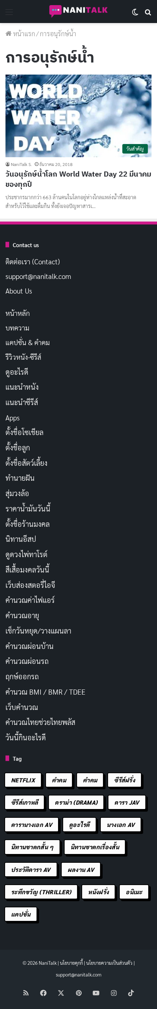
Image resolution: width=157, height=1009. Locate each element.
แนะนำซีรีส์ (21, 402)
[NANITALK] (78, 11)
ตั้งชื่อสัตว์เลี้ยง (26, 463)
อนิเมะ (134, 892)
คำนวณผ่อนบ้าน (29, 646)
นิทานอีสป (20, 539)
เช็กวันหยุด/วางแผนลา (38, 630)
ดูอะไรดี (16, 372)
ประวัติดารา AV (31, 869)
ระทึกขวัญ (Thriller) (41, 892)
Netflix (23, 780)
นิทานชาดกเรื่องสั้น (94, 847)
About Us (18, 290)
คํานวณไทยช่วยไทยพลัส (40, 722)
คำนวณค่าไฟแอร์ (30, 600)
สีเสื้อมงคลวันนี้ (27, 569)
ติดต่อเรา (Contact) (32, 261)
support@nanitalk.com (38, 276)
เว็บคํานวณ (21, 707)
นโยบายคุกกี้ (71, 963)
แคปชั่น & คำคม (27, 342)
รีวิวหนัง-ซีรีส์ (23, 356)
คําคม (90, 780)
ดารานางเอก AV (31, 824)
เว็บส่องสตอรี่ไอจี (30, 585)
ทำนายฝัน (20, 478)
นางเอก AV (121, 824)
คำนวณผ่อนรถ (27, 661)
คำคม (59, 780)
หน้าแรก (23, 33)
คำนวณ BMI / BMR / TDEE (45, 691)
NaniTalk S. (21, 164)
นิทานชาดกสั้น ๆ (32, 847)
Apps (12, 417)
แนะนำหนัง (22, 387)
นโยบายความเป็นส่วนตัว (109, 963)
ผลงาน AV (81, 869)
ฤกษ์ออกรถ (22, 676)
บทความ (17, 327)
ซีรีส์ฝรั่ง (124, 780)
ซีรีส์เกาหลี (24, 802)
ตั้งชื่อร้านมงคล (27, 524)
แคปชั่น (21, 914)
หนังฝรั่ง (98, 892)
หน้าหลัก (17, 313)
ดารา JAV (126, 802)
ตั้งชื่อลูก (17, 447)
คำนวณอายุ (22, 615)
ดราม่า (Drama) (76, 802)
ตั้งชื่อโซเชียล (24, 432)
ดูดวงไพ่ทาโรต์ (26, 554)
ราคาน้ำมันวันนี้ (27, 508)
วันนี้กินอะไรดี (25, 737)
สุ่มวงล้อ (17, 493)
